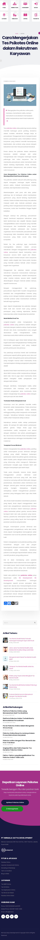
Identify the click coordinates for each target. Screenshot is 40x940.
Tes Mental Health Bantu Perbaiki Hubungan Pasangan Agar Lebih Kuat (21, 640)
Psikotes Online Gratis (7, 895)
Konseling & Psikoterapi (8, 868)
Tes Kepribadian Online (8, 890)
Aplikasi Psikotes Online (15, 802)
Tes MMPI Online (6, 884)
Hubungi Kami (12, 809)
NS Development (25, 578)
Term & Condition (6, 871)
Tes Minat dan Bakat (7, 893)
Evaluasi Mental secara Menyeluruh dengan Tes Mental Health (21, 695)
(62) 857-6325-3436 (16, 909)
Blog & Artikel (5, 874)
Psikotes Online (5, 862)
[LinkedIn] (7, 916)
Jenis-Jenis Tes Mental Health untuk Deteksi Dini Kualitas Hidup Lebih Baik (21, 649)
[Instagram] (3, 916)
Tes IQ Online (5, 887)
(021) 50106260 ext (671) (13, 906)
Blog (16, 33)
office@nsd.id (9, 912)
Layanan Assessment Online (10, 865)
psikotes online (11, 128)
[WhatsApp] (16, 916)
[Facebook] (12, 916)
